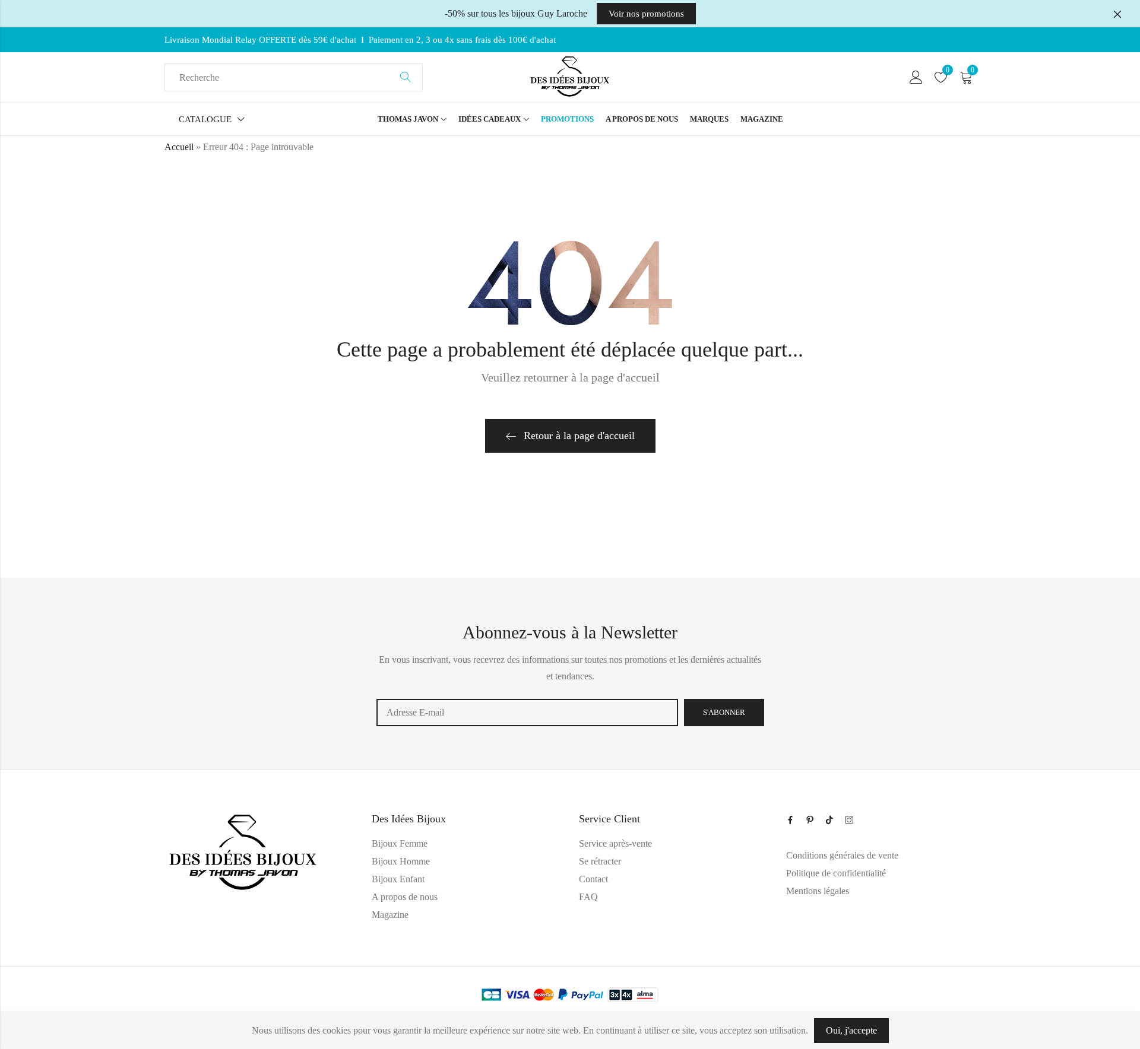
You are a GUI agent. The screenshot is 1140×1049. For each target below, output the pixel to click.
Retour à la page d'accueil (579, 435)
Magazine (390, 915)
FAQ (588, 897)
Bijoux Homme (401, 861)
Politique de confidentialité (836, 873)
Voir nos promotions (646, 13)
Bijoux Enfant (398, 879)
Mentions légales (817, 891)
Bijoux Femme (400, 843)
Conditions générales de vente (842, 855)
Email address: (527, 712)
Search (405, 77)
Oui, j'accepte (851, 1030)
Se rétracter (600, 861)
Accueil (179, 147)
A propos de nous (405, 897)
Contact (593, 879)
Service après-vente (615, 843)
